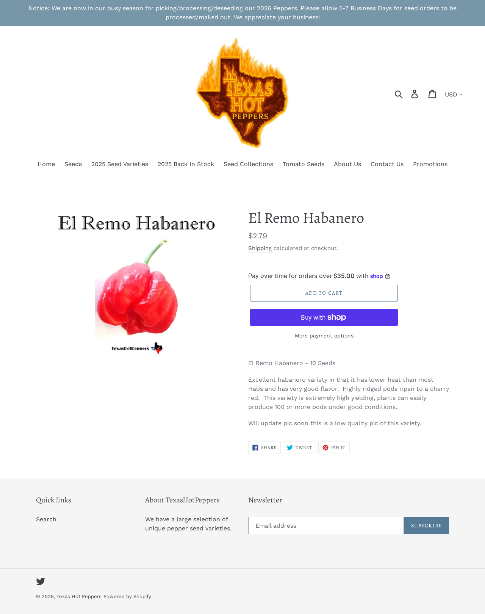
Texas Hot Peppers (79, 596)
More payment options (324, 336)
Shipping (260, 248)
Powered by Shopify (127, 596)
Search (46, 519)
